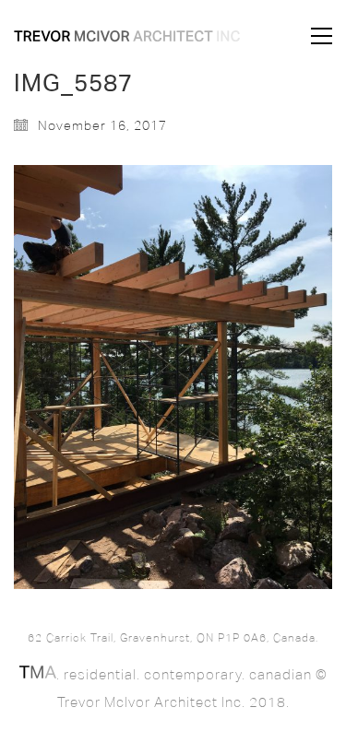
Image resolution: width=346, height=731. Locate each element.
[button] (321, 36)
